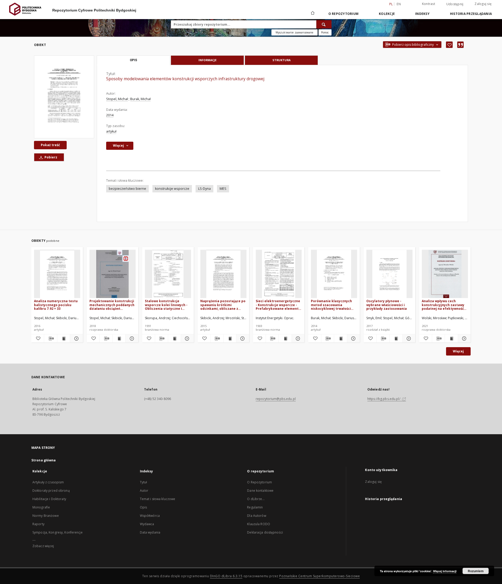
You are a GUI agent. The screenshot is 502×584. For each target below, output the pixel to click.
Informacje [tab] (207, 60)
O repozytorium (343, 14)
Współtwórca (150, 515)
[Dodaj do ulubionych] (449, 44)
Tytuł (143, 482)
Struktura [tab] (281, 60)
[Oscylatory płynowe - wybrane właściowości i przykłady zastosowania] (389, 274)
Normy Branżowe (45, 515)
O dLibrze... (255, 499)
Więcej (458, 351)
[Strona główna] (312, 13)
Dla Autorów (256, 515)
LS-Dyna (204, 188)
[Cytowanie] (460, 44)
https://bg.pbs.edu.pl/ (384, 399)
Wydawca (147, 524)
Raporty (38, 524)
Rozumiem (476, 571)
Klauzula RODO (258, 524)
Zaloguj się (483, 4)
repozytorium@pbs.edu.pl (276, 399)
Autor (144, 490)
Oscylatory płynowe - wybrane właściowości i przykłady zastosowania (386, 305)
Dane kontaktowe (260, 490)
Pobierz (50, 157)
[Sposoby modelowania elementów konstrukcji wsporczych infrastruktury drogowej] (64, 96)
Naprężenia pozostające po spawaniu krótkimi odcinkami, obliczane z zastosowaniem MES (223, 305)
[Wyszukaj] (324, 24)
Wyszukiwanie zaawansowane (294, 32)
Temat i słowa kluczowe (157, 499)
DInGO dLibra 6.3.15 (226, 576)
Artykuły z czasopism (48, 482)
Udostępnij (455, 4)
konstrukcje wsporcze (172, 188)
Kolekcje (387, 14)
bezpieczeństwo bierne (127, 188)
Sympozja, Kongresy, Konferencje (57, 532)
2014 (109, 115)
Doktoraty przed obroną (51, 490)
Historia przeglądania (471, 14)
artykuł (111, 131)
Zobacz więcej (43, 546)
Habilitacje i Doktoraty (49, 499)
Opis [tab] (133, 60)
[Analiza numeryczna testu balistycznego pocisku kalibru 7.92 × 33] (57, 274)
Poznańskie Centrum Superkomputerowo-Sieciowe (319, 576)
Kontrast (428, 4)
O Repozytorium (259, 482)
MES (223, 188)
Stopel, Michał (117, 99)
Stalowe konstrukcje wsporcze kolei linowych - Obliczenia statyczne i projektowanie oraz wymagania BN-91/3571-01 (166, 305)
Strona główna (43, 460)
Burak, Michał (140, 99)
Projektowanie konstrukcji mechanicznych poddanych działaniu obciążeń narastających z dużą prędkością (111, 305)
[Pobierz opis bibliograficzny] (50, 338)
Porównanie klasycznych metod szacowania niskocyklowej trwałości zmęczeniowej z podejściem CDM (334, 305)
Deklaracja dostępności (265, 532)
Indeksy (422, 14)
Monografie (41, 507)
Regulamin (255, 507)
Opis (143, 507)
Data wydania (150, 532)
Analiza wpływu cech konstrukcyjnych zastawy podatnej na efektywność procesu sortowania (443, 305)
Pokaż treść (50, 145)
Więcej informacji (445, 571)
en (399, 4)
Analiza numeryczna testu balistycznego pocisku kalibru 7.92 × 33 (56, 305)
